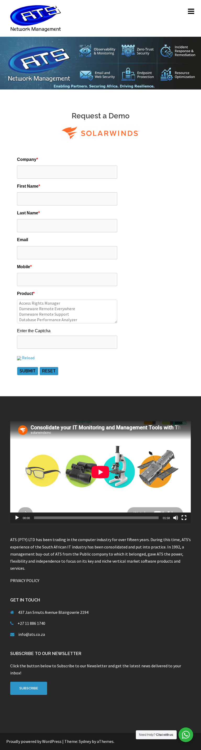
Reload (28, 357)
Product (26, 293)
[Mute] (175, 517)
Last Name (28, 213)
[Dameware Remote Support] (67, 314)
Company (27, 159)
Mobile (24, 267)
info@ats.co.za (31, 634)
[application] (100, 472)
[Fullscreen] (184, 517)
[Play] (17, 517)
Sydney (85, 741)
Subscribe (28, 688)
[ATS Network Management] (36, 17)
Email (22, 239)
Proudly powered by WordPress (34, 741)
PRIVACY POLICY (24, 580)
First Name (28, 186)
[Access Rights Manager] (67, 303)
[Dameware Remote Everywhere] (67, 308)
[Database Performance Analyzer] (67, 320)
